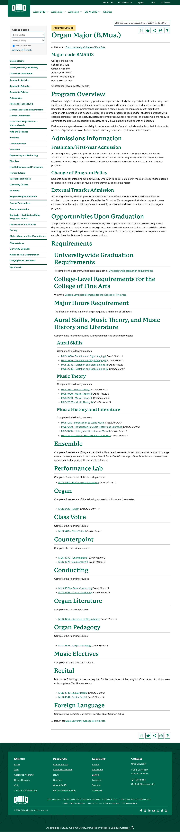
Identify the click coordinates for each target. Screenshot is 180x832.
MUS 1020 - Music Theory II (76, 393)
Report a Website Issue (64, 790)
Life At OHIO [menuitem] (91, 11)
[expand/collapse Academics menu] (64, 11)
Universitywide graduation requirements (131, 270)
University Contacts (20, 248)
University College (19, 184)
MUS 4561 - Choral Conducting (75, 592)
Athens (95, 764)
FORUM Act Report (111, 799)
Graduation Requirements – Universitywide (24, 123)
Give (153, 2)
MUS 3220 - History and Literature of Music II (86, 435)
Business (14, 137)
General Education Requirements (26, 109)
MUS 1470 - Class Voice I (72, 531)
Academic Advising (19, 80)
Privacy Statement (95, 803)
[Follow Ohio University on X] (158, 810)
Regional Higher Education (23, 196)
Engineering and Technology (24, 155)
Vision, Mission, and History (24, 67)
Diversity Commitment (21, 73)
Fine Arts (14, 161)
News (56, 774)
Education (15, 149)
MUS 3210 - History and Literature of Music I (85, 431)
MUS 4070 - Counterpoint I (73, 557)
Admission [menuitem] (73, 11)
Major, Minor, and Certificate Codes (28, 236)
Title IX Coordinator (129, 803)
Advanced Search (22, 50)
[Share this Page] (154, 30)
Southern (96, 785)
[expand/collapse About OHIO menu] (47, 11)
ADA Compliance (54, 799)
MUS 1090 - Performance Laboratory (78, 482)
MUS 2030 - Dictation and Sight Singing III (84, 364)
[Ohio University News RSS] (166, 810)
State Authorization (112, 803)
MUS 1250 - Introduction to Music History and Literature (91, 427)
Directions (141, 779)
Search (166, 2)
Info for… (107, 2)
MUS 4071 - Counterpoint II (73, 562)
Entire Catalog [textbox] (19, 35)
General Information (20, 115)
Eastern (95, 774)
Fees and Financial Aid (21, 103)
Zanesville (97, 790)
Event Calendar (60, 764)
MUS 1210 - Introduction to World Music (82, 422)
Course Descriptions (20, 203)
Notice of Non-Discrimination (24, 254)
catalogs (54, 827)
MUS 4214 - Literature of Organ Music (79, 619)
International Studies (20, 178)
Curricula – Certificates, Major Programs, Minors (25, 216)
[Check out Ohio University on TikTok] (162, 810)
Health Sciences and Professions (26, 167)
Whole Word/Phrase (23, 45)
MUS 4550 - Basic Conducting (75, 588)
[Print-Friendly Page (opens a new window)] (160, 30)
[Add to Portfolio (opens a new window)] (147, 30)
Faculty (13, 230)
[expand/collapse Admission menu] (81, 11)
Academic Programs (24, 774)
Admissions (16, 98)
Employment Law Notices (91, 799)
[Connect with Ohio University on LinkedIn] (149, 810)
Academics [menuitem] (56, 11)
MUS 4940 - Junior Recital (72, 693)
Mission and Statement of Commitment (136, 799)
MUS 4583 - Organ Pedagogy (74, 645)
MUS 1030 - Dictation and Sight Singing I (83, 356)
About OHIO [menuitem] (39, 11)
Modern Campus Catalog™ (115, 827)
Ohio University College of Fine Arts (85, 47)
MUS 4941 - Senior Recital (72, 697)
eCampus (15, 190)
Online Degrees (22, 779)
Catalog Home (17, 60)
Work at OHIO (60, 785)
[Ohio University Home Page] (21, 799)
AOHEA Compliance (71, 799)
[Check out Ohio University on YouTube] (153, 810)
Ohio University (27, 810)
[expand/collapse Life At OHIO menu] (99, 11)
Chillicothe (97, 769)
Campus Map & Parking (25, 790)
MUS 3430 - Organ (68, 509)
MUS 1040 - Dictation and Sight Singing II (83, 360)
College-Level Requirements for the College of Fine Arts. (95, 294)
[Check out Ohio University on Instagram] (145, 810)
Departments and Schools (23, 224)
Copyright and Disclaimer (22, 260)
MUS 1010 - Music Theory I (75, 389)
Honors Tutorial (17, 172)
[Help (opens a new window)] (167, 30)
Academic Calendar (20, 86)
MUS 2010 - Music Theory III (76, 398)
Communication (18, 143)
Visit (16, 785)
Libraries (57, 779)
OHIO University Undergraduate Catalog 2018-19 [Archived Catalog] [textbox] (141, 23)
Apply (140, 2)
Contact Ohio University (143, 784)
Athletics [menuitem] (107, 11)
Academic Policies (19, 92)
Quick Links (124, 2)
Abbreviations (17, 243)
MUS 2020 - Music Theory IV (77, 402)
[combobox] (142, 23)
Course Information (19, 209)
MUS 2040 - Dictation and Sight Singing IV (84, 369)
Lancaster (97, 779)
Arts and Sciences (19, 131)
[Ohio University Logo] (19, 11)
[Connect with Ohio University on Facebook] (141, 810)
